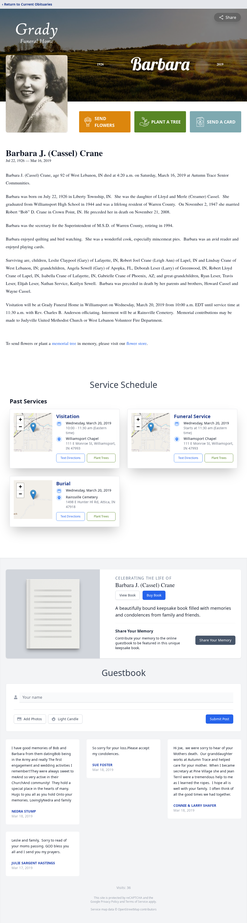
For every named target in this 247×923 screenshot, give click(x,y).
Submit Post (219, 719)
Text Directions (71, 458)
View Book (127, 595)
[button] (33, 427)
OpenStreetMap (128, 909)
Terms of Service (136, 902)
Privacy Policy (110, 902)
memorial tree (64, 343)
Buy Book (154, 595)
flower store (136, 343)
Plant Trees (101, 458)
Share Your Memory (215, 640)
